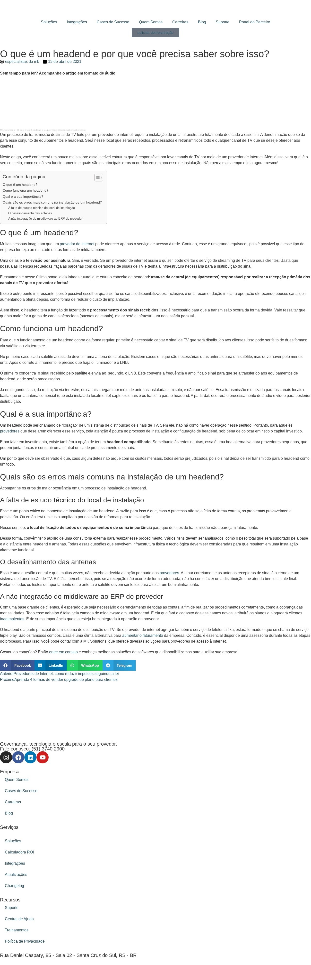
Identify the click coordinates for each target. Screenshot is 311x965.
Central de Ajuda (19, 919)
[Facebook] (18, 757)
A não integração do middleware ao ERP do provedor (45, 218)
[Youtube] (42, 757)
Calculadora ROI (19, 852)
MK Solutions (7, 130)
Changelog (14, 886)
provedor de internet (77, 244)
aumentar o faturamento (142, 635)
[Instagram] (6, 757)
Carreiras (180, 22)
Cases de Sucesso (113, 22)
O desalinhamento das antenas (30, 213)
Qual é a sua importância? (23, 196)
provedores (9, 431)
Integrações (77, 22)
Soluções (49, 22)
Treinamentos (16, 930)
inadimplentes (12, 619)
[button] (17, 665)
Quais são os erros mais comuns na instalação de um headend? (52, 202)
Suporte (222, 22)
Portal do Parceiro (254, 22)
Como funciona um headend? (25, 190)
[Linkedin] (30, 757)
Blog (202, 22)
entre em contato (63, 652)
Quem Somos (151, 22)
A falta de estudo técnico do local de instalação (41, 208)
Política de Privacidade (25, 941)
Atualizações (16, 874)
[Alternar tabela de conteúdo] (96, 177)
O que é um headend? (20, 185)
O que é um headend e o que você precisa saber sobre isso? (51, 130)
